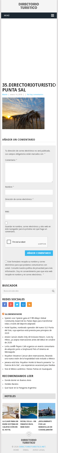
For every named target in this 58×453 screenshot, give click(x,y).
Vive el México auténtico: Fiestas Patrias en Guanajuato (28, 369)
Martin (4, 94)
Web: (7, 211)
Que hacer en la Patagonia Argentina (20, 388)
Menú (6, 15)
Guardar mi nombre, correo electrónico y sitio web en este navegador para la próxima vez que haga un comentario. (28, 229)
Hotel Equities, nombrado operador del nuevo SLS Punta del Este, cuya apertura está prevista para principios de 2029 (29, 330)
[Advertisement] (29, 49)
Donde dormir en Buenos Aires (18, 380)
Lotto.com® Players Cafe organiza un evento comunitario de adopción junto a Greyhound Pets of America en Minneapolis (29, 349)
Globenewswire (13, 314)
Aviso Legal (39, 450)
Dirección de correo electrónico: (19, 199)
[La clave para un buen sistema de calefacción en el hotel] (10, 411)
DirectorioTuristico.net (32, 447)
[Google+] (10, 304)
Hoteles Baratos (11, 384)
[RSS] (29, 304)
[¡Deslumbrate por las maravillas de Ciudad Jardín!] (46, 411)
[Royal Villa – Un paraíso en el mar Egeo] (28, 411)
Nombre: (9, 186)
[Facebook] (4, 304)
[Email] (23, 304)
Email (26, 450)
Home (16, 450)
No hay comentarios (35, 94)
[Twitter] (17, 304)
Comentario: (11, 160)
